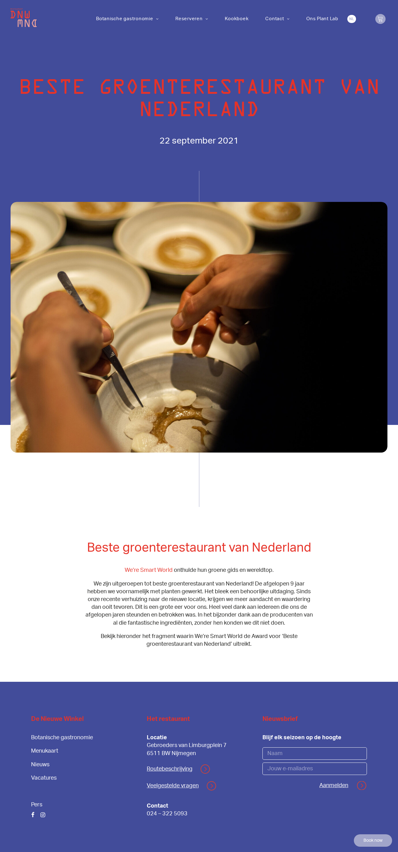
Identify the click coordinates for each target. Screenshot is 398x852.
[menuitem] (127, 19)
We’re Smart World (149, 570)
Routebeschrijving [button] (169, 769)
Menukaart (44, 751)
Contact (274, 18)
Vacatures (44, 778)
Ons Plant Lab (322, 18)
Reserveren (189, 18)
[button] (33, 815)
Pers (36, 805)
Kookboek (236, 18)
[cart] (380, 19)
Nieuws (40, 765)
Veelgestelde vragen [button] (173, 786)
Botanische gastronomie (124, 18)
